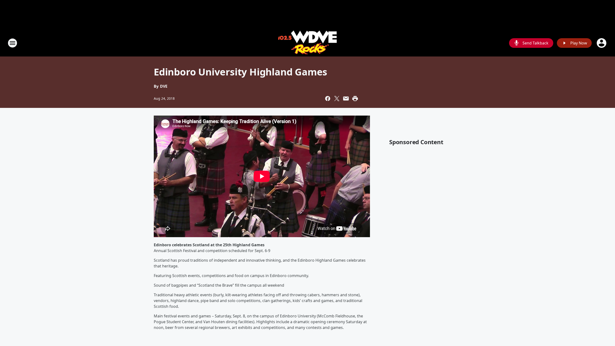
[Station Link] (307, 43)
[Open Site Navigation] (12, 43)
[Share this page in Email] (346, 98)
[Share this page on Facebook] (327, 98)
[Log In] (602, 43)
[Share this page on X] (336, 98)
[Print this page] (355, 98)
